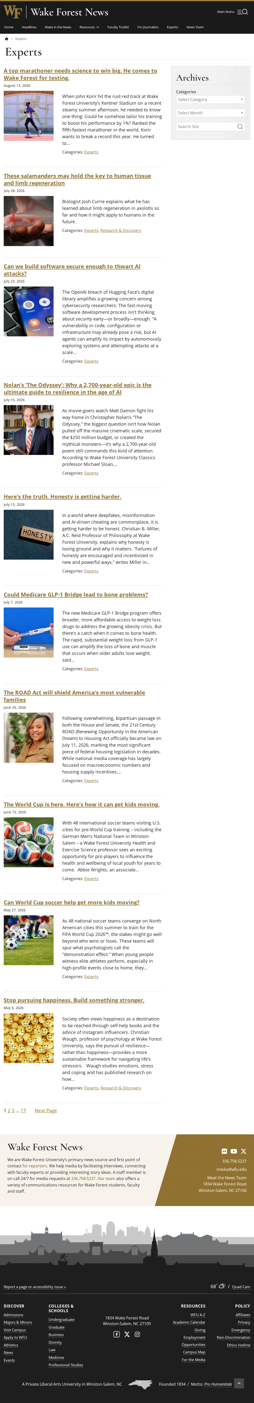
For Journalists (148, 27)
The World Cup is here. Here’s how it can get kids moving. (81, 804)
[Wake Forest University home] (13, 11)
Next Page (46, 1110)
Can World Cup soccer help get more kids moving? (72, 902)
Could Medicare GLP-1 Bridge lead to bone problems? (76, 594)
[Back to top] (239, 1383)
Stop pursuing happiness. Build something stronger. (74, 1000)
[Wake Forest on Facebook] (116, 1335)
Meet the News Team (227, 1177)
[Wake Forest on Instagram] (137, 1335)
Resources (87, 27)
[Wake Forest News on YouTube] (233, 1151)
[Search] (240, 126)
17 (23, 1110)
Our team (106, 1178)
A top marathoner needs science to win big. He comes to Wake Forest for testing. (80, 74)
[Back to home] (6, 39)
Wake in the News (58, 27)
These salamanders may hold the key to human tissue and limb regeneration (77, 179)
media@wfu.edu (232, 1169)
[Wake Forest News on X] (244, 1151)
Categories (186, 92)
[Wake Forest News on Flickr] (224, 1151)
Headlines (29, 27)
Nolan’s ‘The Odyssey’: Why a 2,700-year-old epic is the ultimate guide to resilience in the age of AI (78, 388)
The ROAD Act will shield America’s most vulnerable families (74, 696)
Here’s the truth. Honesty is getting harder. (62, 496)
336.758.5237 (83, 1178)
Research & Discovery (120, 230)
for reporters (35, 1166)
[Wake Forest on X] (127, 1335)
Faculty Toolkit (118, 27)
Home (8, 27)
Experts (172, 27)
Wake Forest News (69, 11)
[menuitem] (10, 38)
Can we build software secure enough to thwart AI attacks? (72, 270)
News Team (195, 27)
